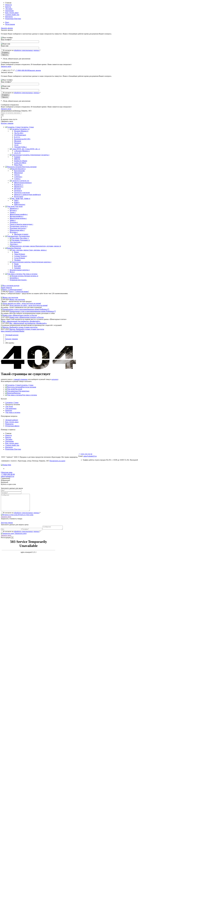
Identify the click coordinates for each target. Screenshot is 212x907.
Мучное (17, 188)
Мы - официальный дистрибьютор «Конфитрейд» (28, 323)
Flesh (16, 264)
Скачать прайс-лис (12, 15)
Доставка (8, 9)
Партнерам (9, 11)
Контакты (9, 17)
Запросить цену (20, 533)
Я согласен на (21, 50)
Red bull (17, 266)
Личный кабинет (11, 420)
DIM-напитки (19, 204)
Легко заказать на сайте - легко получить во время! (28, 305)
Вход (7, 22)
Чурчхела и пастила (22, 192)
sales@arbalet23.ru (90, 456)
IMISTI (17, 159)
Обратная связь (6, 472)
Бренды (8, 7)
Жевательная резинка (23, 183)
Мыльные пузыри (21, 234)
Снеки (17, 179)
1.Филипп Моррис (22, 151)
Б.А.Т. (17, 137)
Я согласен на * (21, 513)
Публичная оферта (12, 426)
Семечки (18, 177)
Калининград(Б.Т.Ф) (22, 139)
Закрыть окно (6, 66)
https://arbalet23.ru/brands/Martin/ (12, 331)
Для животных (23, 391)
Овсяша (17, 260)
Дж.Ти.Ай (18, 133)
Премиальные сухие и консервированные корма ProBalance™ (32, 311)
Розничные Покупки (13, 19)
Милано (17, 141)
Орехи (17, 175)
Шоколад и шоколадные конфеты (27, 194)
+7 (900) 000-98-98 (22, 70)
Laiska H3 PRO (20, 163)
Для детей (18, 389)
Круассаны (18, 196)
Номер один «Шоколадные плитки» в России (26, 317)
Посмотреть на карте (57, 461)
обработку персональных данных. (27, 50)
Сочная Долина (20, 256)
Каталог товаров (7, 123)
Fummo (17, 157)
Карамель (18, 185)
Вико (16, 252)
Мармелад (18, 186)
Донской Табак (20, 147)
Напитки (17, 393)
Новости (8, 5)
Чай (16, 200)
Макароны (18, 173)
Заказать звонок (7, 28)
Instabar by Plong (20, 161)
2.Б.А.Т (17, 153)
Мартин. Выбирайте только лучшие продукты (26, 329)
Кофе (17, 202)
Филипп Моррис (21, 131)
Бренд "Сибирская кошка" (19, 291)
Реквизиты (9, 424)
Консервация (19, 171)
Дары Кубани (19, 254)
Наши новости (6, 287)
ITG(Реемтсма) (20, 135)
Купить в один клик (25, 515)
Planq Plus (18, 165)
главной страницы (20, 379)
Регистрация (10, 24)
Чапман (17, 143)
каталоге (55, 379)
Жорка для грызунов (17, 299)
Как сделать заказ (11, 13)
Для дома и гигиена (29, 395)
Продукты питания (29, 387)
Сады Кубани (19, 258)
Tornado (17, 268)
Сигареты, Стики (26, 385)
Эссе (16, 145)
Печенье (18, 190)
